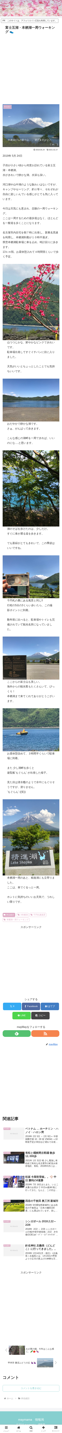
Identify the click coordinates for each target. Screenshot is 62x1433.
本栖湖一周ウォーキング (17, 919)
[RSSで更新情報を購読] (45, 1033)
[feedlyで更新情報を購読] (17, 1033)
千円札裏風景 (39, 915)
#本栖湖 (24, 915)
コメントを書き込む (31, 1388)
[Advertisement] (31, 68)
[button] (40, 1015)
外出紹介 (10, 915)
